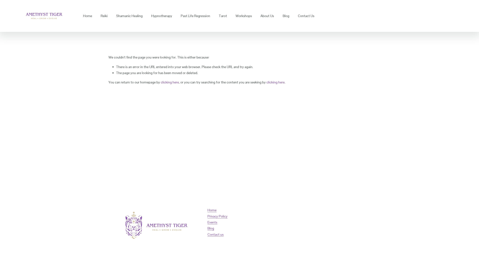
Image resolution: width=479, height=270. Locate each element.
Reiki (104, 16)
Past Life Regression (195, 16)
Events (212, 222)
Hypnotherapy (161, 16)
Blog (286, 16)
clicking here (170, 82)
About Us (267, 16)
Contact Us (306, 16)
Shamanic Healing (129, 16)
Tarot (223, 16)
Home (87, 16)
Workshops (244, 16)
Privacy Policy (218, 216)
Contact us (216, 234)
